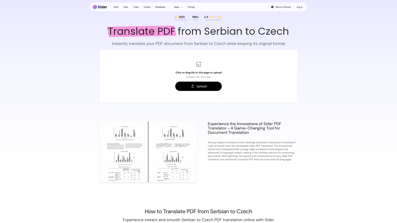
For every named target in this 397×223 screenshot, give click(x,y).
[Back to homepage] (100, 7)
